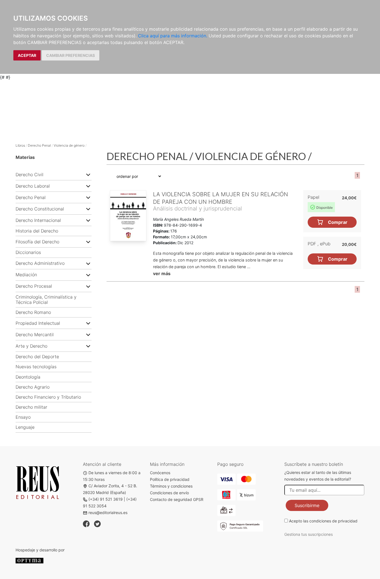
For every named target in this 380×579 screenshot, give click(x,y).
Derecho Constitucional (40, 209)
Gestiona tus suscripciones (308, 534)
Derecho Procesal (34, 286)
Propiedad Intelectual (38, 323)
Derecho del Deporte (37, 356)
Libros (20, 145)
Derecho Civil (29, 174)
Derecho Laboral (33, 186)
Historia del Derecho (37, 231)
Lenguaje (25, 427)
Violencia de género (69, 145)
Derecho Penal (39, 145)
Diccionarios (28, 252)
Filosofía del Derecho (37, 241)
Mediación (26, 274)
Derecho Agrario (33, 387)
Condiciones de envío (169, 492)
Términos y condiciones (171, 486)
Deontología (28, 377)
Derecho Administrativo (40, 263)
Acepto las (323, 521)
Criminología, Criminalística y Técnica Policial (46, 299)
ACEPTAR (27, 55)
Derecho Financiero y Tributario (48, 397)
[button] (88, 174)
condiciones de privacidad (333, 521)
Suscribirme (307, 505)
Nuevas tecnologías (36, 366)
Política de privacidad (169, 479)
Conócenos (160, 472)
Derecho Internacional (38, 220)
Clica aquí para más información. (172, 35)
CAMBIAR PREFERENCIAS (70, 55)
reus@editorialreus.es (107, 512)
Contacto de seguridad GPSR (176, 499)
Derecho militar (31, 407)
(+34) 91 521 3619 (105, 499)
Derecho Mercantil (35, 334)
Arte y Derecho (31, 346)
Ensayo (23, 417)
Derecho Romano (33, 312)
